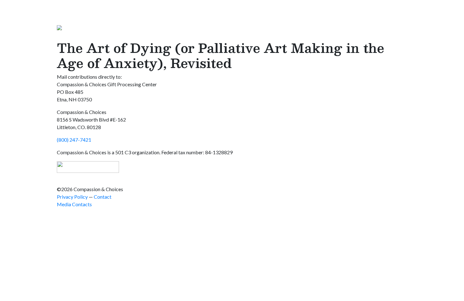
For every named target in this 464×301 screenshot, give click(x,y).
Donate (399, 36)
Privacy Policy (72, 197)
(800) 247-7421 (74, 140)
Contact (102, 197)
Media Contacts (74, 204)
